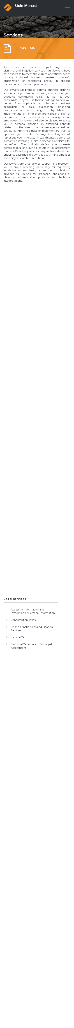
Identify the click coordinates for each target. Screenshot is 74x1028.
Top (71, 1004)
